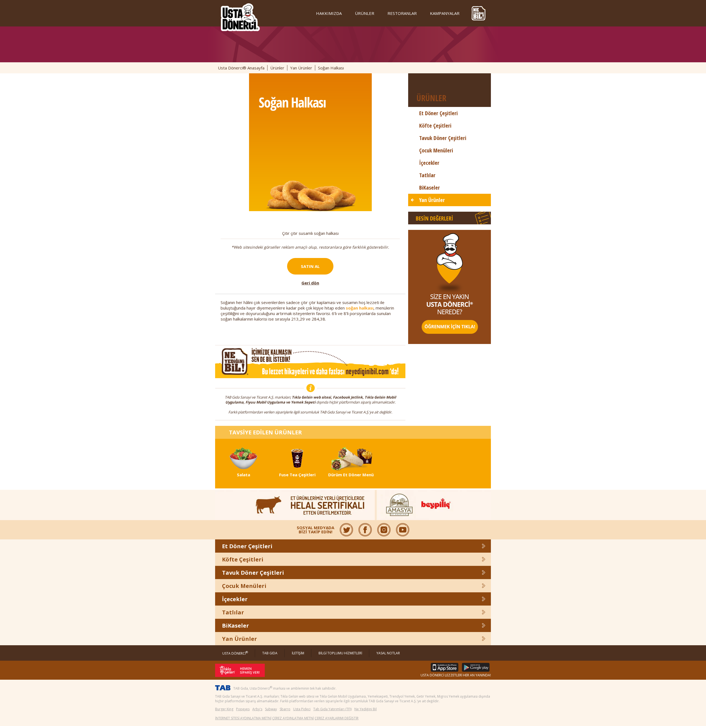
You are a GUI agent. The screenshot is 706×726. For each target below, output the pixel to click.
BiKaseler (429, 187)
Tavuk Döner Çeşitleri (442, 138)
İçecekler (429, 162)
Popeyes (243, 709)
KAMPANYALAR (444, 13)
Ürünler (277, 68)
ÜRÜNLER (364, 13)
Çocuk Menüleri (436, 150)
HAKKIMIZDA (329, 13)
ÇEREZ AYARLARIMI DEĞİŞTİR (337, 718)
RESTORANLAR (402, 13)
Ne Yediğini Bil (365, 709)
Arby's (257, 709)
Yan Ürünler (301, 68)
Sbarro (285, 709)
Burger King (224, 709)
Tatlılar (427, 175)
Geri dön (310, 283)
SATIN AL (310, 266)
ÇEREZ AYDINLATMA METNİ (293, 718)
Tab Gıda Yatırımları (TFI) (332, 709)
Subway (271, 709)
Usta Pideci (302, 709)
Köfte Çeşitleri (435, 125)
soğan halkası (359, 308)
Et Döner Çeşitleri (438, 113)
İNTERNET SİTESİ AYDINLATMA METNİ (243, 718)
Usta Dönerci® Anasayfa (241, 68)
